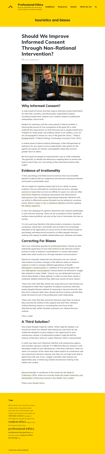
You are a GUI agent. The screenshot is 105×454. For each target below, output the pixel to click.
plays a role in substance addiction (51, 203)
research (17, 435)
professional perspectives (19, 432)
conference (11, 408)
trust (19, 438)
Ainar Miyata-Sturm (16, 405)
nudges (49, 357)
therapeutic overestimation (33, 268)
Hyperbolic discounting (48, 197)
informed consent (15, 416)
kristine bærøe (11, 418)
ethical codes (19, 410)
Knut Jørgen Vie (27, 416)
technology (13, 438)
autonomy (32, 405)
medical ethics (17, 421)
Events (73, 7)
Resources (62, 7)
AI (9, 405)
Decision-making (18, 408)
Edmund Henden (29, 372)
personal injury (22, 425)
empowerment (11, 410)
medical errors (30, 418)
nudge (80, 270)
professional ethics (59, 246)
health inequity (18, 413)
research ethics (26, 435)
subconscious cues (29, 197)
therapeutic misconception (37, 270)
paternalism (15, 425)
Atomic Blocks (22, 450)
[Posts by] (23, 60)
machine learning (22, 418)
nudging (28, 422)
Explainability (26, 410)
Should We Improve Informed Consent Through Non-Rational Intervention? (49, 45)
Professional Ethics (30, 4)
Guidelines (49, 7)
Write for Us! (85, 7)
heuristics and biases (27, 413)
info (34, 413)
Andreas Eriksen (25, 405)
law (17, 418)
